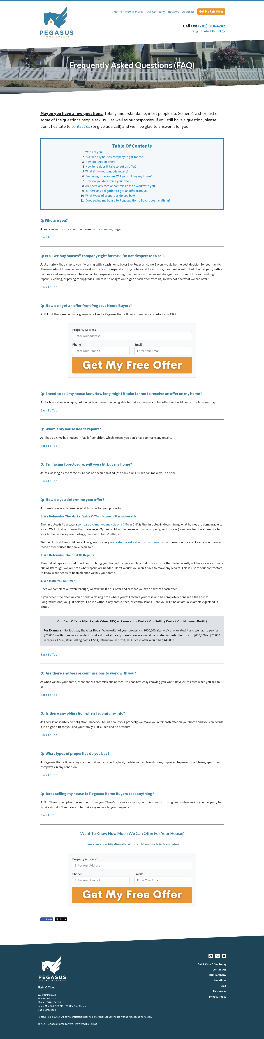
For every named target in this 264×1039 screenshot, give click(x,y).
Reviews (173, 12)
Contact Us (208, 31)
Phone (77, 344)
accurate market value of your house (134, 542)
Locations (220, 980)
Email (138, 344)
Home (118, 12)
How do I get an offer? (100, 162)
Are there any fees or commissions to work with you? (120, 186)
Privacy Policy (217, 997)
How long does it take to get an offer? (110, 166)
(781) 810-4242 (211, 26)
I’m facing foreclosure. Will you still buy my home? (118, 176)
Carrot (93, 1024)
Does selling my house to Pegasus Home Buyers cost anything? (127, 200)
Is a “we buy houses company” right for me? (114, 157)
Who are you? (94, 152)
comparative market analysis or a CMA (103, 524)
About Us (188, 12)
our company (104, 229)
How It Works (134, 12)
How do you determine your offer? (108, 181)
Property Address (85, 330)
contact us (80, 126)
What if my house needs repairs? (106, 171)
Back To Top (48, 237)
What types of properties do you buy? (110, 195)
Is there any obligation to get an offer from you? (117, 191)
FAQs (221, 31)
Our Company (156, 12)
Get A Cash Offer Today (212, 964)
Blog (195, 31)
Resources (219, 991)
